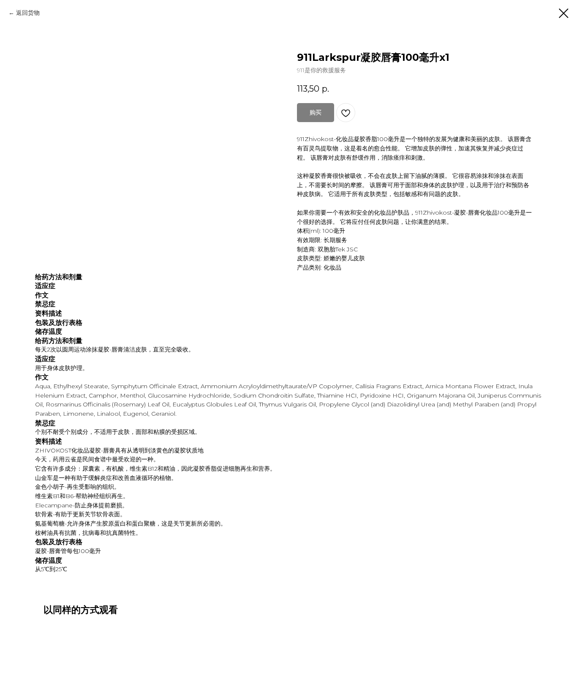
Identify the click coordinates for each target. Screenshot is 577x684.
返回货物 (28, 12)
